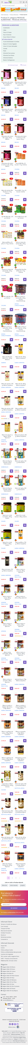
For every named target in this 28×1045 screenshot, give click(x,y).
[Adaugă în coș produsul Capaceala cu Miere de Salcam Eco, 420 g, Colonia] (11, 794)
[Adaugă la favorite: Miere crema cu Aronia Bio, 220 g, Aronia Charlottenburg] (16, 284)
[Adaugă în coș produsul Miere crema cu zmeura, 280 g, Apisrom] (11, 635)
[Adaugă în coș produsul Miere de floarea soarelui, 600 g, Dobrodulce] (11, 498)
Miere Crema (18, 577)
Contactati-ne (4, 939)
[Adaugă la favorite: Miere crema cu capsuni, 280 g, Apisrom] (16, 640)
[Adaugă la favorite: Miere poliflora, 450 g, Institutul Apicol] (16, 799)
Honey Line (4, 441)
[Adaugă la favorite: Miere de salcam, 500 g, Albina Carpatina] (16, 423)
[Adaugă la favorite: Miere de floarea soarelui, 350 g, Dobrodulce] (2, 449)
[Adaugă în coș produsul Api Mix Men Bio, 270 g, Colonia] (11, 225)
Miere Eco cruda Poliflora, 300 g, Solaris (7, 544)
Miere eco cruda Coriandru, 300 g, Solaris (7, 517)
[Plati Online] (12, 1027)
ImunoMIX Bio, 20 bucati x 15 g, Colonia (21, 164)
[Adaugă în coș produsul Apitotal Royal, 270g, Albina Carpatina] (24, 688)
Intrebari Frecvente (6, 933)
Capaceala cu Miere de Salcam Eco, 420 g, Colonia (7, 785)
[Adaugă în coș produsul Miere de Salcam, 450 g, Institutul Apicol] (11, 845)
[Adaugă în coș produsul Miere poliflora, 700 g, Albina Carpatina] (24, 552)
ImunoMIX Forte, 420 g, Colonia (21, 217)
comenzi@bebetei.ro (8, 1000)
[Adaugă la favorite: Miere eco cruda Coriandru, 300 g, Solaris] (2, 503)
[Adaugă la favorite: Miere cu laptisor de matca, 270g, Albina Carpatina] (2, 746)
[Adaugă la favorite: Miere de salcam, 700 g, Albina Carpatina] (2, 372)
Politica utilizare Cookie (7, 950)
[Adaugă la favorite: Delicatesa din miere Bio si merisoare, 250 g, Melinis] (16, 97)
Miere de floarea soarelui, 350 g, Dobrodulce (7, 462)
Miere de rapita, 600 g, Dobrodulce (20, 488)
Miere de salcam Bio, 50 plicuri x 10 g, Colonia (7, 192)
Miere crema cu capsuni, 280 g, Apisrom (20, 654)
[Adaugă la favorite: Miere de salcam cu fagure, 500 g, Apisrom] (2, 423)
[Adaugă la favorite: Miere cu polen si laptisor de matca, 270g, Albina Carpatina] (2, 693)
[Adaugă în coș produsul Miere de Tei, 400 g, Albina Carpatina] (24, 391)
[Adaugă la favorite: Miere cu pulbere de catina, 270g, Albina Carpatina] (2, 719)
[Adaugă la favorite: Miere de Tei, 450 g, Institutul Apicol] (16, 825)
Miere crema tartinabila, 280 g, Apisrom (7, 654)
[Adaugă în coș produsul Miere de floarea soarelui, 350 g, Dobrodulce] (11, 471)
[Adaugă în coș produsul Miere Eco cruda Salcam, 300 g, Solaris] (24, 525)
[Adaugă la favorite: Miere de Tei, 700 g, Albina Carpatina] (16, 345)
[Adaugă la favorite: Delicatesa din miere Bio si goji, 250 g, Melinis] (2, 124)
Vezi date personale (12, 912)
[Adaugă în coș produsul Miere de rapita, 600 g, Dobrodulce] (24, 498)
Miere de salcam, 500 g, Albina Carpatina (21, 435)
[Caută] (25, 5)
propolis (22, 885)
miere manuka (13, 885)
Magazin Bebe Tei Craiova (8, 971)
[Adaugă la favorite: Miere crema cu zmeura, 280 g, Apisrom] (2, 611)
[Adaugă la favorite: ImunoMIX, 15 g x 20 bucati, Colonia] (16, 178)
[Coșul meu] (23, 2)
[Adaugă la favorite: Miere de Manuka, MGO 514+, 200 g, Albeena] (2, 345)
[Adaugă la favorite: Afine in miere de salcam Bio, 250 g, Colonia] (16, 230)
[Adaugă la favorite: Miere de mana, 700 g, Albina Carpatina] (2, 557)
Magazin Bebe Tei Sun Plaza (9, 982)
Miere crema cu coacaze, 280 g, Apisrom (20, 571)
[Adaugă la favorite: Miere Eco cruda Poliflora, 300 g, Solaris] (2, 530)
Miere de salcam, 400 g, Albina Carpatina (7, 409)
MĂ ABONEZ (14, 908)
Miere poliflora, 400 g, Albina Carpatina (20, 409)
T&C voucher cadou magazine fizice (10, 956)
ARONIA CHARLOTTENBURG (19, 304)
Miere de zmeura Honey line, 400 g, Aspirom (7, 865)
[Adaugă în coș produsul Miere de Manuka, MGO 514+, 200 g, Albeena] (11, 366)
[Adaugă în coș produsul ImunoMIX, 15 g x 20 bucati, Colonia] (24, 199)
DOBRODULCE (4, 467)
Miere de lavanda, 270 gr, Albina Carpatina (21, 865)
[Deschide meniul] (2, 2)
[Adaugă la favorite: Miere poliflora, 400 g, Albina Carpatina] (16, 396)
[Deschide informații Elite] (3, 71)
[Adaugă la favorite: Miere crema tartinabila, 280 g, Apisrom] (2, 640)
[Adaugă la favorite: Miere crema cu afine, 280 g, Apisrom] (16, 584)
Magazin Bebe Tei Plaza (8, 977)
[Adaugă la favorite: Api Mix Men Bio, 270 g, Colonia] (2, 204)
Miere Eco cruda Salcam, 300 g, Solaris (21, 516)
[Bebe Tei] (8, 2)
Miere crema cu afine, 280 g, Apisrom (21, 597)
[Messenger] (12, 1024)
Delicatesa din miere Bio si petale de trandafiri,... (7, 83)
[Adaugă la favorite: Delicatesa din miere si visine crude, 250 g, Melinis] (2, 151)
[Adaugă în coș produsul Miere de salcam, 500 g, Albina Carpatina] (24, 444)
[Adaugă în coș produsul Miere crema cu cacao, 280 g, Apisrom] (11, 606)
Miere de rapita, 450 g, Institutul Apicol (20, 784)
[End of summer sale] (14, 9)
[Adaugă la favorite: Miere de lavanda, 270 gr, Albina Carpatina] (16, 852)
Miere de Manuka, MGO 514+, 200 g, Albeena (7, 358)
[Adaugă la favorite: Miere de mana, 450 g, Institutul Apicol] (2, 799)
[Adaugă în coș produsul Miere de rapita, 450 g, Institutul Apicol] (24, 792)
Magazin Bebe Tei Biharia (8, 967)
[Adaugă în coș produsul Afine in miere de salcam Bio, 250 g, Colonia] (24, 252)
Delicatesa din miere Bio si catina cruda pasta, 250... (20, 83)
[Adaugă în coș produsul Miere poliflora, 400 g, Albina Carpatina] (24, 417)
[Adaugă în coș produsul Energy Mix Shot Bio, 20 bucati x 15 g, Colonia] (24, 279)
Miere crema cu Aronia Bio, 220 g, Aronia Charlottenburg (21, 299)
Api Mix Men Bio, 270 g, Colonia (7, 217)
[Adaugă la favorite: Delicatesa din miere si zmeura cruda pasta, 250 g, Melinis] (16, 124)
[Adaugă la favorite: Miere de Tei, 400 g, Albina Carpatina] (16, 372)
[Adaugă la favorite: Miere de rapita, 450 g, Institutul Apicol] (16, 772)
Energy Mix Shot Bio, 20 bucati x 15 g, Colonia (20, 271)
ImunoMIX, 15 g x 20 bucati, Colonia (20, 191)
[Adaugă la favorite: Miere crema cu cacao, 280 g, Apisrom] (2, 584)
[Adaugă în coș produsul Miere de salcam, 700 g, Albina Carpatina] (11, 391)
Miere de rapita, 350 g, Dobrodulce (20, 461)
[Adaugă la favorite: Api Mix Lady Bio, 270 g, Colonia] (2, 284)
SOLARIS (3, 521)
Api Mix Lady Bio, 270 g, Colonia (7, 297)
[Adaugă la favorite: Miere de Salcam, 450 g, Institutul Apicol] (2, 825)
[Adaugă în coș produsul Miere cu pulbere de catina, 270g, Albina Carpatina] (11, 740)
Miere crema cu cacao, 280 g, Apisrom (7, 598)
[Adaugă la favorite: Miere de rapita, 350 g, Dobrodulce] (16, 449)
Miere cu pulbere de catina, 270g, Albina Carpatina (7, 733)
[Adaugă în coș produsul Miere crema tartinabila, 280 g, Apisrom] (11, 662)
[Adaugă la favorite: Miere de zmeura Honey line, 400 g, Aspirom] (2, 852)
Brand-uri (3, 935)
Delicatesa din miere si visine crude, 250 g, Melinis (7, 165)
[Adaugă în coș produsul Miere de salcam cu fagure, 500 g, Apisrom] (11, 444)
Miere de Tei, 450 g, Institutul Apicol (20, 838)
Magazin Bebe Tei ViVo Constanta (10, 986)
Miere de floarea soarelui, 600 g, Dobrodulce (7, 489)
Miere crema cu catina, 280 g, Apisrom (20, 625)
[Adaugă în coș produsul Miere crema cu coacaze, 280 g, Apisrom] (24, 579)
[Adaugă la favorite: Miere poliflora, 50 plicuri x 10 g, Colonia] (2, 230)
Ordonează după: (13, 65)
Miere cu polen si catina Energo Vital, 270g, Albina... (20, 707)
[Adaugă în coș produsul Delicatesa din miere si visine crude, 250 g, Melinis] (11, 173)
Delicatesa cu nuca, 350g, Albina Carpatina (20, 759)
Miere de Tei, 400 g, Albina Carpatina (20, 384)
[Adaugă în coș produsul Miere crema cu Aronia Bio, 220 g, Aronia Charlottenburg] (24, 309)
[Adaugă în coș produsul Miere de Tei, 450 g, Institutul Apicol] (24, 846)
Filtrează (24, 65)
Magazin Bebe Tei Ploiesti (8, 988)
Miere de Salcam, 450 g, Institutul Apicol (7, 838)
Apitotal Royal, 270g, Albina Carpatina (20, 680)
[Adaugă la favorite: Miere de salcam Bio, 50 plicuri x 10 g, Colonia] (2, 178)
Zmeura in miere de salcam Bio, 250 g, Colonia (7, 271)
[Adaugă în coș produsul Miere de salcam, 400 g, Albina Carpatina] (11, 416)
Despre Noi (4, 945)
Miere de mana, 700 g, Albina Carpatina (7, 570)
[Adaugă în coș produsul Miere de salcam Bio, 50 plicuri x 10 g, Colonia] (11, 199)
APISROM (3, 440)
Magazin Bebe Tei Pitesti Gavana (10, 975)
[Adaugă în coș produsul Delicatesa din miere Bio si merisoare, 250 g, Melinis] (24, 119)
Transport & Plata (5, 928)
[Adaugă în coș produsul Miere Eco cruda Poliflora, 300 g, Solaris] (11, 552)
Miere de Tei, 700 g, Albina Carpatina (20, 357)
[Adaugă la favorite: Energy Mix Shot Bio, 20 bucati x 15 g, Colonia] (16, 257)
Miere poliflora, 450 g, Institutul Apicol (20, 811)
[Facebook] (10, 1024)
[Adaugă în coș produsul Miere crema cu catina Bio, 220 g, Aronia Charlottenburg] (11, 339)
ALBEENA (3, 362)
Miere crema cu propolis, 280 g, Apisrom (7, 681)
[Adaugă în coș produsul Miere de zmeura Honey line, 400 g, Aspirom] (11, 872)
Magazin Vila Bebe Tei (7, 973)
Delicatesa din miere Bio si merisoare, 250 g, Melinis (21, 111)
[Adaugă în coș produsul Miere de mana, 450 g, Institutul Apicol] (11, 818)
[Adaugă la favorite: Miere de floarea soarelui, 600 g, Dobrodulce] (2, 476)
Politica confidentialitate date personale (11, 952)
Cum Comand (4, 926)
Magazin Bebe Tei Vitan (8, 984)
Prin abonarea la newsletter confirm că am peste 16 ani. (13, 900)
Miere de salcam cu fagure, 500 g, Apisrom (7, 436)
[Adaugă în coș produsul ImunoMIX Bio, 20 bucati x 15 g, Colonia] (24, 173)
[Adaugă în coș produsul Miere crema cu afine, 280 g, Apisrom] (24, 606)
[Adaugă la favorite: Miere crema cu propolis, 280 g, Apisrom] (2, 667)
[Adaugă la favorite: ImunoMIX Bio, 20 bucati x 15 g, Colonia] (16, 151)
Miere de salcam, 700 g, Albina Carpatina (7, 384)
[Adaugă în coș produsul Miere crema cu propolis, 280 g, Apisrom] (11, 688)
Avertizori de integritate (7, 954)
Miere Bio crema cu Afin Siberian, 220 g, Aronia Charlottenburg (20, 329)
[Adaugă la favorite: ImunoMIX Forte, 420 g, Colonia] (16, 204)
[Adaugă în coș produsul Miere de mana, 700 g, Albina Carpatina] (11, 579)
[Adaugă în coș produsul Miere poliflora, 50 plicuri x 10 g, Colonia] (11, 252)
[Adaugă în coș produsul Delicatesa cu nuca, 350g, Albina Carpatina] (24, 766)
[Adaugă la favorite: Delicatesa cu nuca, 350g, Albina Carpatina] (16, 746)
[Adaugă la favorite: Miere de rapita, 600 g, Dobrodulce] (16, 476)
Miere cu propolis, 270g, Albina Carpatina (21, 733)
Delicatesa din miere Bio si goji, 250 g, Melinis (7, 138)
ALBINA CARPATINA (19, 362)
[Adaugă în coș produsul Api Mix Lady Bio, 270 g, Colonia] (11, 309)
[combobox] (14, 5)
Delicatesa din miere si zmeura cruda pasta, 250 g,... (20, 138)
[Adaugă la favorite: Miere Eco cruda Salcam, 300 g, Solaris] (16, 503)
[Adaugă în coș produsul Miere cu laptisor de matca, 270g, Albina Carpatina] (11, 766)
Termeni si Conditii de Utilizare (9, 924)
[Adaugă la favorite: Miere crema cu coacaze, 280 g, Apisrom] (16, 557)
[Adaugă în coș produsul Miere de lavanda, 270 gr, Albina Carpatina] (24, 872)
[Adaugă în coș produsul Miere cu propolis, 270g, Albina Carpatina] (24, 740)
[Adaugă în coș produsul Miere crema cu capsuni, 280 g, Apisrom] (24, 662)
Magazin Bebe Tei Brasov (8, 969)
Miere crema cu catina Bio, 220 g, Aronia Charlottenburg (7, 329)
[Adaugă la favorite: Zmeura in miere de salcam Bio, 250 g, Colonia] (2, 257)
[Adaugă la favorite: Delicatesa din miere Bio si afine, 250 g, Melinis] (2, 97)
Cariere (3, 948)
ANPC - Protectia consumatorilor (9, 958)
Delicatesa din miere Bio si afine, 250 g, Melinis (7, 111)
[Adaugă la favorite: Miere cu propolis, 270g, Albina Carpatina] (16, 719)
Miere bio (4, 885)
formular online (13, 960)
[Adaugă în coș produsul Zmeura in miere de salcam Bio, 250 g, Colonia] (11, 279)
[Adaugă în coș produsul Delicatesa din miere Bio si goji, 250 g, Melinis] (11, 146)
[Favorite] (20, 2)
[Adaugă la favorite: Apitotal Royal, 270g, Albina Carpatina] (16, 667)
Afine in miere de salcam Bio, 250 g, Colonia (21, 244)
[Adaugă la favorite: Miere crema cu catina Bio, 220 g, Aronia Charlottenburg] (2, 315)
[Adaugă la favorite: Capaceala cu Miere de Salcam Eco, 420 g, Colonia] (2, 772)
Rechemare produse (6, 937)
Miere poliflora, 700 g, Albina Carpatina (20, 543)
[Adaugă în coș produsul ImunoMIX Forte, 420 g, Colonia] (24, 225)
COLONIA (17, 169)
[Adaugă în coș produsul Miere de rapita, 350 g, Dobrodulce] (24, 471)
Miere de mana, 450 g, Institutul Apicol (7, 811)
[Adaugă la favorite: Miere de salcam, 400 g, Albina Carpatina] (2, 396)
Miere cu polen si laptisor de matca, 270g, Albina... (7, 707)
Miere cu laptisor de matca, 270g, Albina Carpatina (7, 759)
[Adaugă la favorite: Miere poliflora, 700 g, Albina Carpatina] (16, 530)
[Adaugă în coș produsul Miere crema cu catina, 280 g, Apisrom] (24, 633)
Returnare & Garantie (6, 930)
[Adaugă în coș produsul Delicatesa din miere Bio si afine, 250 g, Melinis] (11, 119)
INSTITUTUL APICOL (19, 788)
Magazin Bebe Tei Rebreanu (9, 980)
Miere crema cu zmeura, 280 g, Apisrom (7, 625)
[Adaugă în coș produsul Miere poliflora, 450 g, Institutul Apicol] (24, 818)
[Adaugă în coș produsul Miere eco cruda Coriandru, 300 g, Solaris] (11, 525)
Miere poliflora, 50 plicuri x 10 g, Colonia (7, 243)
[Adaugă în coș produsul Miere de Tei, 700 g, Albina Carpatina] (24, 366)
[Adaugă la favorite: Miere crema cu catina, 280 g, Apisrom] (16, 611)
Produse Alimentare (14, 14)
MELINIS (3, 88)
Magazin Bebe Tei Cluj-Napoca (10, 990)
